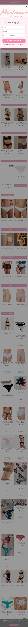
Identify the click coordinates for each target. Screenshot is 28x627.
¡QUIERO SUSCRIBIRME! (14, 41)
